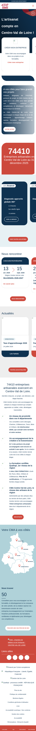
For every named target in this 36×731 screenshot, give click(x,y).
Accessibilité (18, 718)
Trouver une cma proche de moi (18, 628)
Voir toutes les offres (18, 239)
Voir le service (12, 220)
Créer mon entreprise (16, 62)
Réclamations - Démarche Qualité (18, 722)
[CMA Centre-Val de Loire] (5, 5)
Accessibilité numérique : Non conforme (18, 710)
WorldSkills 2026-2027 (13, 278)
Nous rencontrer (18, 298)
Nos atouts (18, 517)
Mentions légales (18, 698)
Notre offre (9, 129)
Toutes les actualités (18, 370)
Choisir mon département (18, 1)
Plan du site (18, 690)
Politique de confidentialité (18, 694)
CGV (18, 706)
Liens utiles (7, 651)
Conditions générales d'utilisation (18, 702)
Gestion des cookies (18, 714)
